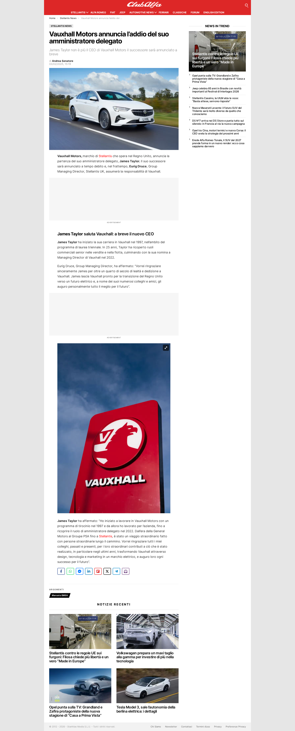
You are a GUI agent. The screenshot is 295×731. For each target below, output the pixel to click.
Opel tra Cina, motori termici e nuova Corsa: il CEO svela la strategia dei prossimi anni (219, 132)
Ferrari (164, 12)
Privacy (218, 726)
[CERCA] (246, 5)
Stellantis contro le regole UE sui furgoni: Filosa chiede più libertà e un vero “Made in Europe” (79, 657)
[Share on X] (107, 571)
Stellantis (78, 12)
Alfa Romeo (98, 12)
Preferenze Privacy (236, 726)
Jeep (122, 12)
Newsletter (171, 726)
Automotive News (141, 12)
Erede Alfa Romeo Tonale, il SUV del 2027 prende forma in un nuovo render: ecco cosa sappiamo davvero (218, 143)
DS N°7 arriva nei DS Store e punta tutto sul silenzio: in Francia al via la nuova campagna (218, 122)
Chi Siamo (156, 726)
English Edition (213, 12)
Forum (195, 12)
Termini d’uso (203, 726)
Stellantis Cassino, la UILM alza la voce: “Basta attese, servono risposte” (215, 99)
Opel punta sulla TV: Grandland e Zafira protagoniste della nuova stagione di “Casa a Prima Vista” (75, 711)
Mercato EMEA (60, 595)
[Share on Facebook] (61, 571)
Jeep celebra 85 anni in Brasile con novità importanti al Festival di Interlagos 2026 (216, 90)
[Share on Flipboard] (98, 571)
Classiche (180, 12)
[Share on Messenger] (79, 571)
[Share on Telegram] (116, 571)
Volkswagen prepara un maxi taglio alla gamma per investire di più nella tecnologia (145, 657)
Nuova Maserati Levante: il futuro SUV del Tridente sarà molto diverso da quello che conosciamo (217, 111)
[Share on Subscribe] (125, 571)
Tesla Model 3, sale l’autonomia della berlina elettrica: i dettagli (145, 709)
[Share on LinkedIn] (89, 571)
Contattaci (186, 726)
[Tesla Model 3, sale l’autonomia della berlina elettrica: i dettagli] (147, 685)
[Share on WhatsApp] (70, 571)
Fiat (112, 12)
